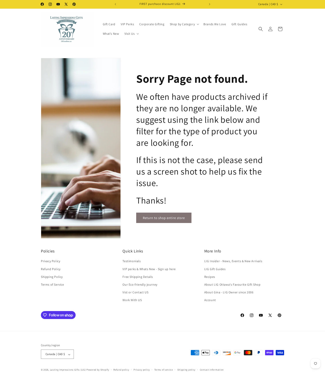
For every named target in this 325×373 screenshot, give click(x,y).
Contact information (212, 369)
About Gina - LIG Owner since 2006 (229, 292)
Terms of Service (52, 284)
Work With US (132, 300)
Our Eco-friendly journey (139, 284)
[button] (184, 24)
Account (210, 300)
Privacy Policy (50, 261)
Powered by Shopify (97, 369)
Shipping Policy (52, 277)
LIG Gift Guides (215, 269)
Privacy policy (142, 369)
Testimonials (131, 261)
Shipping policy (186, 369)
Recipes (209, 277)
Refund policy (121, 369)
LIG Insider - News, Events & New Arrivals (233, 261)
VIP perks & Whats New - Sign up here (149, 269)
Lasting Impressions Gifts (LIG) (68, 369)
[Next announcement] (209, 4)
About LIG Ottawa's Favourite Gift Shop (232, 284)
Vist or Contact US (135, 292)
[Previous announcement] (115, 4)
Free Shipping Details (137, 277)
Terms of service (163, 369)
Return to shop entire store (164, 218)
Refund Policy (51, 269)
